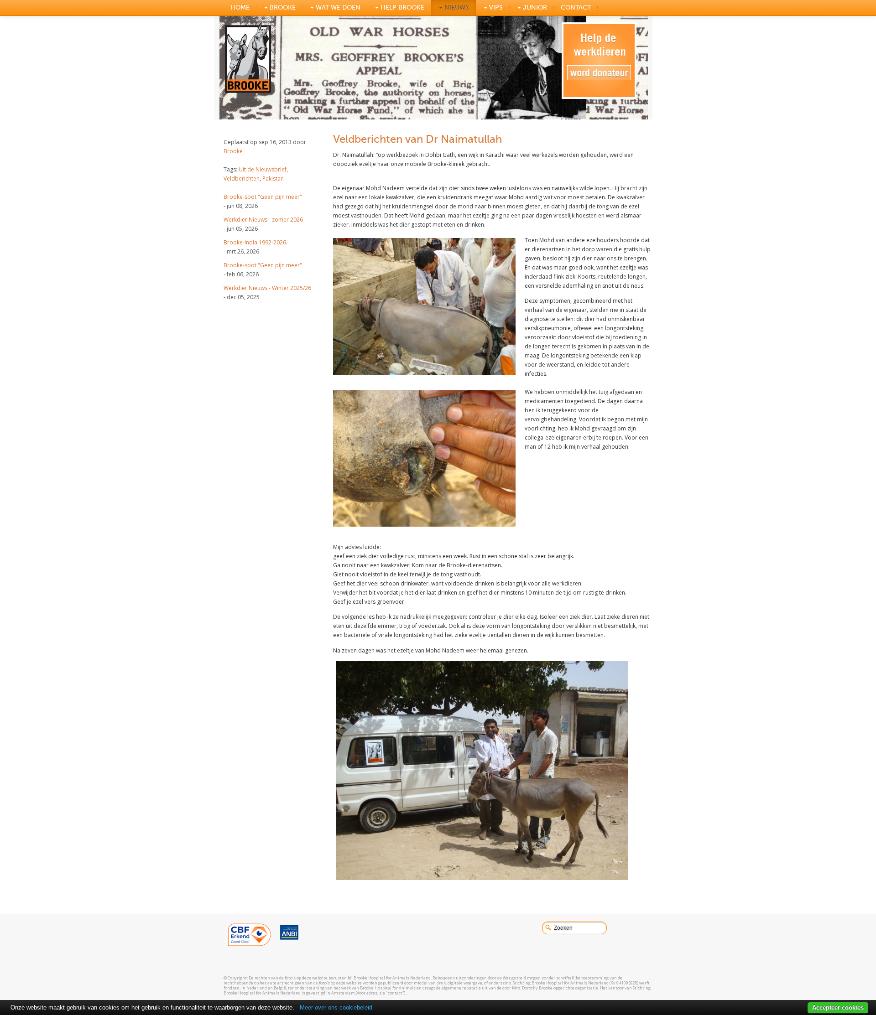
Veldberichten (242, 178)
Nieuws (456, 7)
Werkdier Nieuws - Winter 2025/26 (267, 288)
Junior (534, 7)
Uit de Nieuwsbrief (263, 169)
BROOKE (282, 7)
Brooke (233, 151)
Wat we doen (337, 7)
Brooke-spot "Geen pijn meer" (263, 197)
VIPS (495, 7)
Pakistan (273, 178)
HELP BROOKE (401, 7)
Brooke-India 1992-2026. (255, 242)
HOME (240, 7)
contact (576, 7)
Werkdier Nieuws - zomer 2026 (263, 219)
